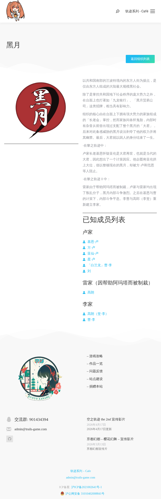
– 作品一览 (95, 363)
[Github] (9, 439)
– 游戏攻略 (95, 356)
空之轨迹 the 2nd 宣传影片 (106, 419)
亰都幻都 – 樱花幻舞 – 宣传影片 (110, 439)
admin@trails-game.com (80, 477)
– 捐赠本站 (95, 386)
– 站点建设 (95, 379)
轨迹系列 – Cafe (80, 471)
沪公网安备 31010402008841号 (84, 493)
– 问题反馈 (95, 371)
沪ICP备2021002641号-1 (86, 487)
